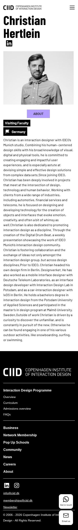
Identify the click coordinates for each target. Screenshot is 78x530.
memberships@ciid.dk (17, 500)
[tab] (38, 114)
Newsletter (10, 507)
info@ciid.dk (11, 493)
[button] (72, 8)
